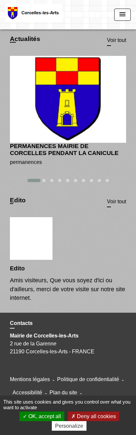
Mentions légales (30, 379)
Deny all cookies (96, 416)
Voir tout (116, 40)
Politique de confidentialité (88, 379)
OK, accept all (44, 416)
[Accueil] (33, 14)
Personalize (69, 426)
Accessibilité (27, 392)
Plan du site (63, 392)
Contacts (21, 323)
